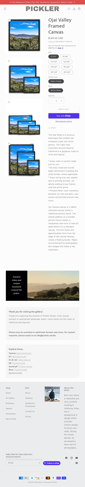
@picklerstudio (20, 357)
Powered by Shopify (50, 482)
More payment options (64, 121)
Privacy (28, 417)
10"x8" (65, 57)
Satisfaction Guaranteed (30, 404)
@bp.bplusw (25, 360)
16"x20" (66, 67)
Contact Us (30, 411)
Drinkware (10, 403)
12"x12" (54, 62)
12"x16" (66, 62)
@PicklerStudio (24, 353)
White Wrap (56, 90)
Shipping (51, 41)
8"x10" (53, 57)
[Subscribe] (39, 462)
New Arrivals (11, 419)
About (27, 393)
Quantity (51, 96)
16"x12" (54, 67)
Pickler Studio (25, 366)
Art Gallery (10, 398)
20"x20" (67, 72)
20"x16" (54, 72)
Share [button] (53, 128)
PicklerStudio (19, 363)
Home (8, 393)
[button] (4, 8)
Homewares (11, 414)
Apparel (9, 409)
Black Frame (56, 81)
